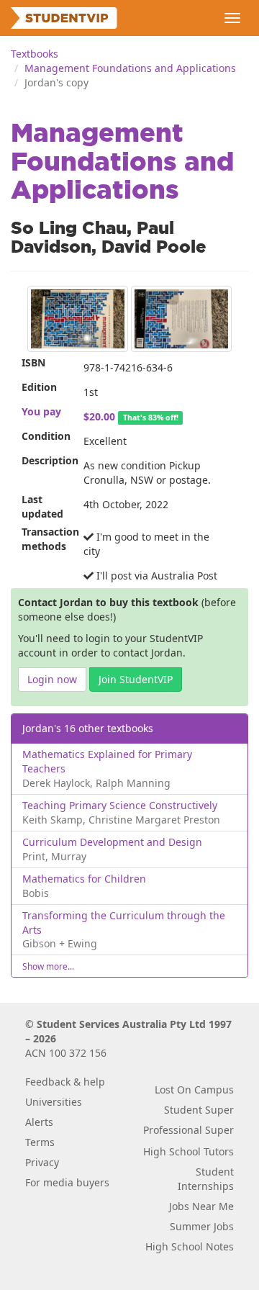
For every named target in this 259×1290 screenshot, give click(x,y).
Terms (40, 1142)
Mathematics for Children (84, 878)
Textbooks (34, 53)
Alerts (39, 1122)
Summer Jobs (202, 1226)
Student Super (199, 1110)
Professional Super (188, 1130)
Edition (39, 387)
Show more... (48, 966)
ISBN (33, 362)
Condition (46, 436)
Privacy (42, 1162)
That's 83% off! (150, 417)
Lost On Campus (194, 1089)
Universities (53, 1102)
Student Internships (206, 1179)
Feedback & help (65, 1081)
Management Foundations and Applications (130, 68)
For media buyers (67, 1182)
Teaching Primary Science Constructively (119, 805)
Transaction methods (47, 539)
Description (47, 460)
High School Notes (189, 1246)
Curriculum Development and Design (112, 842)
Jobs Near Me (201, 1206)
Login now (52, 679)
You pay (41, 411)
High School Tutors (188, 1151)
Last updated (42, 506)
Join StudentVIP (136, 679)
